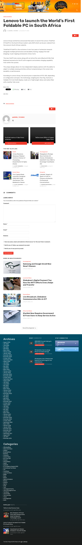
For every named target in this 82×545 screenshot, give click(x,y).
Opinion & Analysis (8, 479)
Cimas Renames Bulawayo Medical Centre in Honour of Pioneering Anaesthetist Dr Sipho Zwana (20, 159)
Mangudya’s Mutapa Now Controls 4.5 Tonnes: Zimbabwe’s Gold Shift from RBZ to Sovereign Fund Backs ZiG (47, 159)
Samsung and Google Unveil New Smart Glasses (37, 265)
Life (4, 469)
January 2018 (7, 427)
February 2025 (7, 371)
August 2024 (6, 380)
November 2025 (7, 356)
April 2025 (6, 368)
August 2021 (6, 404)
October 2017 (6, 432)
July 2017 (5, 436)
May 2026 (6, 347)
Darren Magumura (46, 184)
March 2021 (6, 412)
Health (14, 152)
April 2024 (6, 387)
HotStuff (5, 465)
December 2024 (7, 374)
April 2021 (5, 411)
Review (5, 481)
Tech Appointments (8, 489)
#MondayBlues (7, 447)
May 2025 (6, 366)
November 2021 (7, 401)
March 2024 (6, 388)
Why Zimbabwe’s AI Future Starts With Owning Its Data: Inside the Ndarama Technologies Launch (17, 515)
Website (5, 235)
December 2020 (7, 417)
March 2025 (6, 369)
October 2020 (7, 420)
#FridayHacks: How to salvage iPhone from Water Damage (42, 350)
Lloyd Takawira (18, 166)
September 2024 (7, 379)
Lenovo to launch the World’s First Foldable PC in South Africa (14, 523)
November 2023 (7, 393)
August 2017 (6, 435)
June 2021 (6, 408)
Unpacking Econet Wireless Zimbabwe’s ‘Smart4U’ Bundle (18, 529)
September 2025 (7, 360)
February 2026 (7, 352)
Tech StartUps (7, 495)
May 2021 (5, 409)
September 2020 (7, 422)
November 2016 (7, 438)
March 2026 (6, 350)
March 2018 (6, 424)
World (4, 500)
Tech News (6, 492)
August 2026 (6, 342)
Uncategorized (7, 16)
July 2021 (5, 406)
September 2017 (7, 433)
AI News (5, 450)
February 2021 (7, 414)
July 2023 (6, 395)
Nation (5, 477)
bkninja (25, 541)
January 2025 (7, 372)
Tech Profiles (6, 493)
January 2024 (7, 392)
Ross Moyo (44, 166)
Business (5, 453)
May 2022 (6, 396)
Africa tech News (27, 311)
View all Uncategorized (28, 328)
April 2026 (6, 348)
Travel (5, 497)
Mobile (5, 474)
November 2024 (7, 376)
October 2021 (6, 403)
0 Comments (49, 345)
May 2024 (6, 385)
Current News (16, 172)
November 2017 (7, 430)
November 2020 (7, 419)
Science (5, 482)
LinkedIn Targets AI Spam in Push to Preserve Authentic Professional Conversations (46, 178)
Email (5, 230)
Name (5, 224)
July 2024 (6, 382)
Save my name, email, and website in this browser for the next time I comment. (27, 242)
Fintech (5, 460)
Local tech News (27, 278)
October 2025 (7, 358)
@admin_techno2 (13, 30)
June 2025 (6, 364)
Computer (42, 172)
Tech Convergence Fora (9, 490)
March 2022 (6, 400)
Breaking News (7, 452)
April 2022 (6, 398)
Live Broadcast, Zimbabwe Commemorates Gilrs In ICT (35, 298)
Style (4, 485)
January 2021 (7, 416)
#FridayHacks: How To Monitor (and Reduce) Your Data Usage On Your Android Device (44, 360)
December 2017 (7, 428)
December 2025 (7, 355)
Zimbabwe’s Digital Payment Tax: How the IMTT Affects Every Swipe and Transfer (38, 282)
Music (4, 476)
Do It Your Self (7, 458)
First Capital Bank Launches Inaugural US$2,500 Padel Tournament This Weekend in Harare (19, 178)
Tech (4, 487)
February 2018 (7, 425)
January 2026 (7, 353)
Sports (5, 484)
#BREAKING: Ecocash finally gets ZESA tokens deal (43, 342)
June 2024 (6, 384)
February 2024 (7, 390)
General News (26, 294)
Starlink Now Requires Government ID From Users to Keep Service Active (39, 314)
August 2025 (6, 361)
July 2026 (6, 344)
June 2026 (6, 345)
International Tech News (9, 468)
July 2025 (6, 363)
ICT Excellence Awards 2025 (10, 466)
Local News (6, 471)
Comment (6, 203)
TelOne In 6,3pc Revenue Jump (11, 508)
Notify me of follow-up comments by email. (17, 245)
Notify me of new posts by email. (14, 248)
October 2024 (7, 377)
